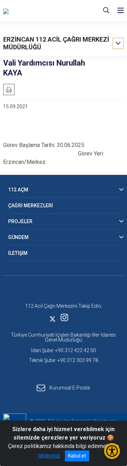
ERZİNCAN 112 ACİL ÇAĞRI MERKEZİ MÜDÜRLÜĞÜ (56, 43)
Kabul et (77, 456)
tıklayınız (49, 455)
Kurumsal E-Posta (69, 387)
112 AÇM (18, 189)
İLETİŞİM (18, 253)
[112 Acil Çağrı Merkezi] (38, 10)
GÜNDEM (18, 237)
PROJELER (20, 221)
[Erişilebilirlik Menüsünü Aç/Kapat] (112, 451)
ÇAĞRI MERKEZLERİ (30, 205)
